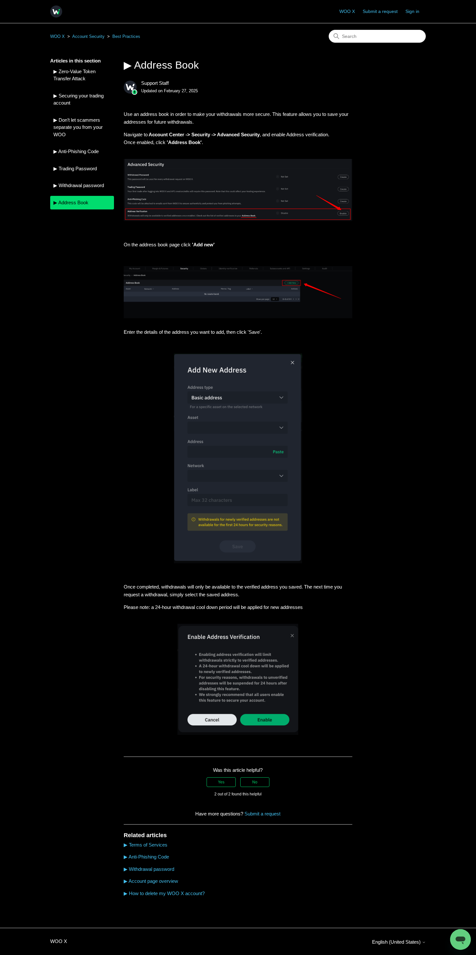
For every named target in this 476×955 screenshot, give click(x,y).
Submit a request (380, 11)
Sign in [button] (412, 11)
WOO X (347, 11)
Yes (221, 782)
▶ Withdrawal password (78, 185)
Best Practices (126, 36)
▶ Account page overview (151, 881)
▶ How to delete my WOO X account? (164, 893)
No (254, 782)
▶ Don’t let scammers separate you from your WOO (78, 127)
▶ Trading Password (75, 168)
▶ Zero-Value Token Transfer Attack (74, 75)
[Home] (56, 11)
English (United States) (397, 942)
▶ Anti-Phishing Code (76, 151)
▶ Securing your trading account (78, 99)
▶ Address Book (70, 202)
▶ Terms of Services (145, 845)
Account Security (88, 36)
